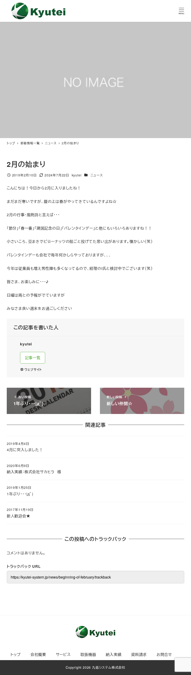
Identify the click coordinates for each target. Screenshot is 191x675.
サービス (63, 654)
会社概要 (38, 654)
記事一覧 (33, 357)
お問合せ (164, 654)
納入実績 (113, 654)
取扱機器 (88, 654)
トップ (15, 654)
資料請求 (139, 654)
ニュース (96, 175)
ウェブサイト (33, 369)
